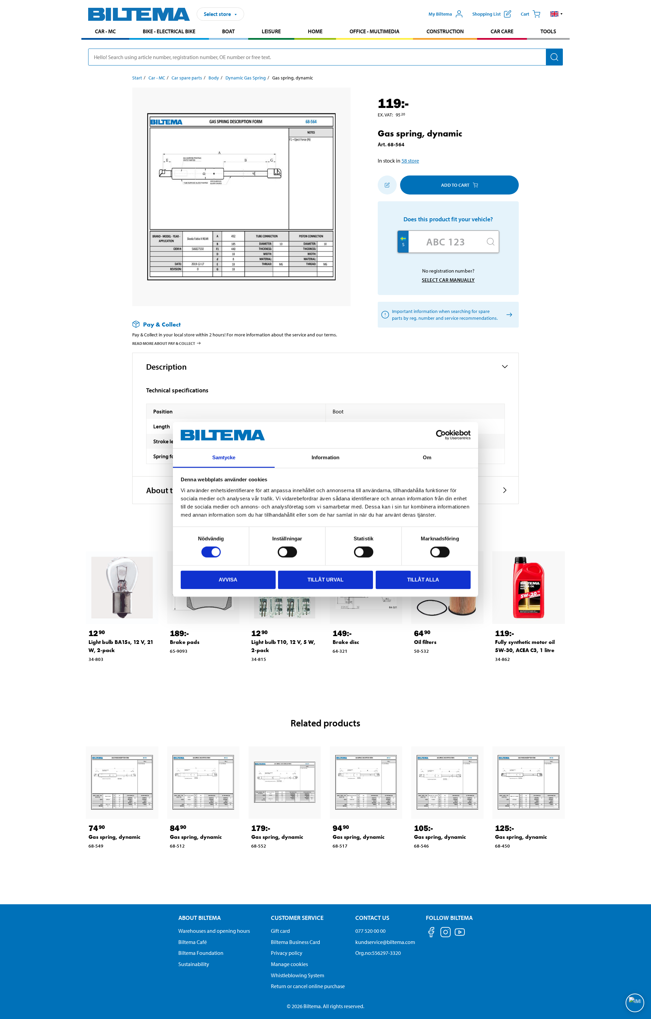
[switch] (287, 551)
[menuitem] (105, 32)
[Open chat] (635, 1003)
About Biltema (199, 918)
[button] (556, 14)
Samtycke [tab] (224, 457)
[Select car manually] (508, 315)
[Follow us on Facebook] (431, 933)
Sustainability (193, 964)
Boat (228, 31)
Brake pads (184, 642)
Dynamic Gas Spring (245, 78)
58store (410, 160)
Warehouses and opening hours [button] (214, 930)
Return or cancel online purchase (308, 986)
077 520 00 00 (370, 930)
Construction (445, 31)
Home (315, 31)
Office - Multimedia (374, 31)
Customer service (297, 918)
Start (137, 78)
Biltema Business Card (295, 942)
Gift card (280, 930)
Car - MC (105, 31)
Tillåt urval (325, 579)
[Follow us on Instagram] (445, 933)
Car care (502, 31)
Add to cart (455, 185)
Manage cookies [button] (289, 964)
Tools (548, 31)
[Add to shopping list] (387, 184)
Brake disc (346, 642)
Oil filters (425, 642)
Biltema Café (192, 942)
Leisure (271, 31)
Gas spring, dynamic (114, 836)
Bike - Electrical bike (169, 31)
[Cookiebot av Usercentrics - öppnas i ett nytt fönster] (441, 435)
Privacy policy (286, 952)
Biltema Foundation (200, 952)
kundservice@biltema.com (385, 942)
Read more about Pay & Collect (163, 343)
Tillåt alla (423, 579)
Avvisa (228, 579)
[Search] (554, 57)
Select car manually (448, 280)
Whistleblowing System (297, 975)
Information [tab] (325, 457)
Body (214, 78)
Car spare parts (187, 78)
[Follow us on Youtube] (459, 935)
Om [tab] (427, 457)
